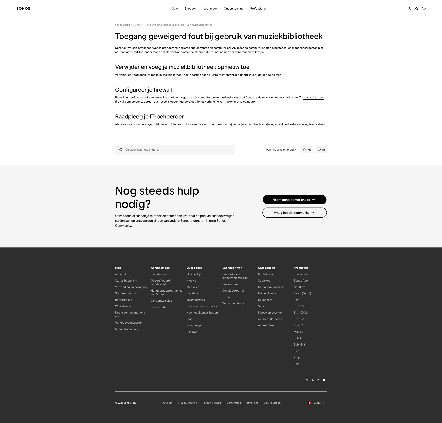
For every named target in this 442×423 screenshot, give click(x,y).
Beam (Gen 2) (302, 293)
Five (296, 351)
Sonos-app (194, 325)
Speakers (264, 280)
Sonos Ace (301, 280)
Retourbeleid (123, 300)
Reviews (192, 332)
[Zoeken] (416, 8)
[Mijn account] (409, 8)
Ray (296, 300)
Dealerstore (230, 284)
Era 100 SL (301, 312)
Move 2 (298, 332)
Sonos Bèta (158, 307)
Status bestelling (126, 280)
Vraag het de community (292, 213)
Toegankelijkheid (212, 402)
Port (296, 364)
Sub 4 (297, 338)
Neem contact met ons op (292, 200)
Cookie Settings (273, 402)
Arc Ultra (299, 287)
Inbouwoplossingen (270, 312)
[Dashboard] (23, 8)
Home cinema (267, 293)
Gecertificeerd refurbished (160, 282)
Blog (190, 319)
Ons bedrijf (194, 274)
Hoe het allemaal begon (202, 312)
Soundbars (265, 300)
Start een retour (125, 293)
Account (120, 274)
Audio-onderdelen (270, 319)
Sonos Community (127, 329)
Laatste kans (159, 274)
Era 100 (299, 306)
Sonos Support (123, 24)
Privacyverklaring (187, 402)
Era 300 (299, 319)
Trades (226, 297)
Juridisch (167, 402)
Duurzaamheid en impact (203, 306)
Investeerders (196, 300)
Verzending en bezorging (131, 287)
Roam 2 (299, 325)
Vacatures (193, 293)
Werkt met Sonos (233, 303)
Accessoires (266, 325)
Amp (297, 357)
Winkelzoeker (124, 306)
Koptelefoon (266, 274)
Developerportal (233, 290)
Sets (261, 306)
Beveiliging (252, 402)
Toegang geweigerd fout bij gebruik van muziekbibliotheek (179, 24)
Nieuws (191, 280)
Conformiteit (234, 402)
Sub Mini (299, 344)
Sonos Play (301, 274)
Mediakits (193, 287)
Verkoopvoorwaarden (129, 322)
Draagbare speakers (271, 287)
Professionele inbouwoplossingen (235, 276)
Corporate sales (161, 300)
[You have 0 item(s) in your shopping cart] (424, 8)
